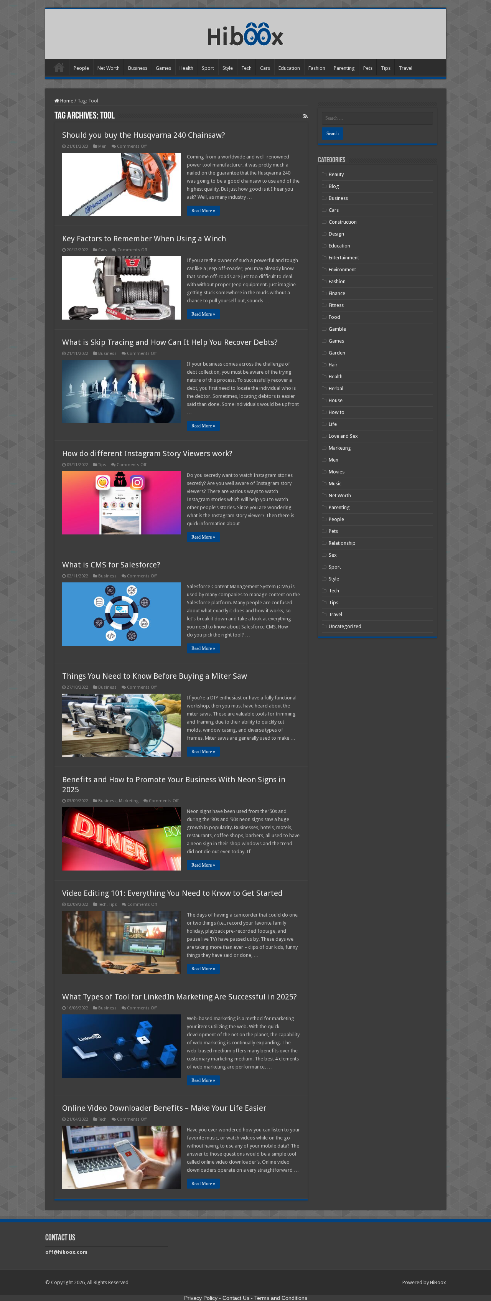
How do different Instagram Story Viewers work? (147, 453)
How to (336, 412)
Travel (405, 68)
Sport (208, 68)
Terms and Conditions (280, 1298)
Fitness (336, 305)
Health (186, 68)
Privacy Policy (200, 1298)
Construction (343, 222)
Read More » (203, 210)
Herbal (336, 388)
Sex (333, 555)
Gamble (337, 329)
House (336, 400)
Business (137, 68)
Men (102, 146)
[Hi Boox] (245, 32)
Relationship (342, 543)
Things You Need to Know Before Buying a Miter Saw (154, 676)
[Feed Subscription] (305, 116)
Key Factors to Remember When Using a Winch (144, 238)
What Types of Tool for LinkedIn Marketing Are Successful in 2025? (179, 996)
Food (334, 317)
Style (227, 68)
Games (163, 68)
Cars (265, 68)
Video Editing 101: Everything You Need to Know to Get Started (172, 893)
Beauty (336, 174)
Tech (246, 68)
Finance (337, 293)
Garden (337, 353)
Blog (334, 186)
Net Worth (108, 68)
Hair (333, 365)
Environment (342, 269)
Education (289, 68)
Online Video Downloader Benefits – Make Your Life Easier (164, 1108)
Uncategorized (345, 626)
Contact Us (235, 1298)
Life (333, 424)
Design (336, 234)
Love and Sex (343, 436)
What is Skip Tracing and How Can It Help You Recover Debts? (170, 342)
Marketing (128, 800)
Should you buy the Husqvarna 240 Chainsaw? (143, 135)
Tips (385, 68)
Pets (367, 68)
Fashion (316, 68)
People (81, 68)
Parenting (344, 68)
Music (335, 483)
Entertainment (344, 258)
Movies (336, 472)
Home (59, 67)
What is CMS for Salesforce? (111, 564)
